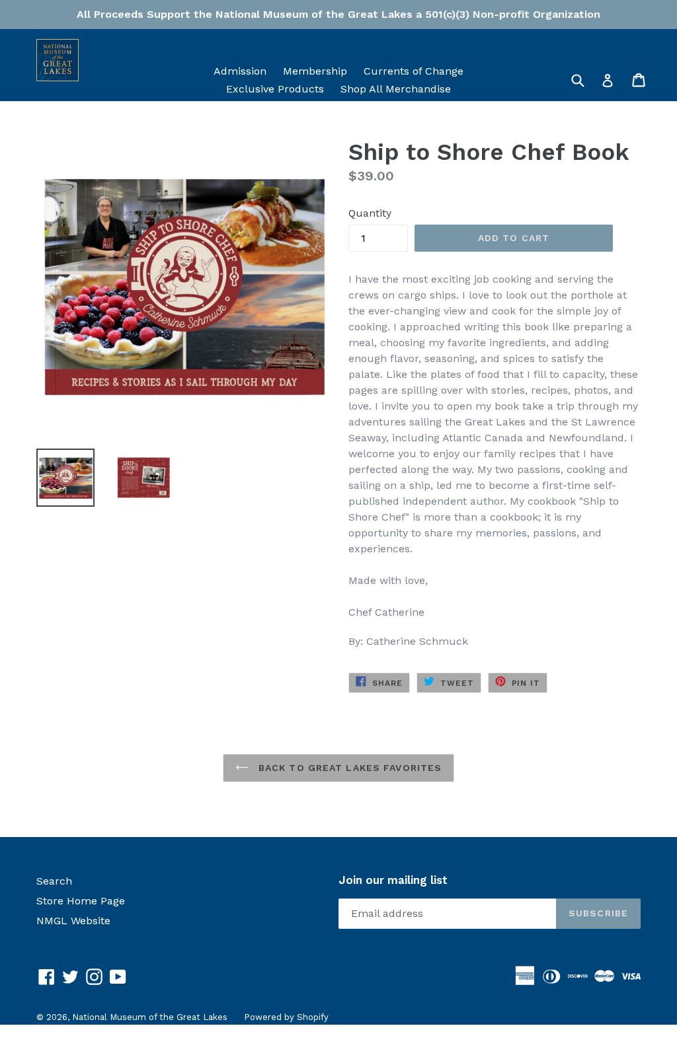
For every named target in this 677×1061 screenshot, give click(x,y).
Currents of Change (413, 71)
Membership (315, 71)
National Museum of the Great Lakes (149, 1017)
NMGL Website (73, 920)
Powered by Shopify (286, 1017)
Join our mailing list (393, 880)
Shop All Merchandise (395, 89)
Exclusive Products (275, 89)
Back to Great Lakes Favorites (348, 767)
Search (54, 881)
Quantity (369, 213)
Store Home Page (80, 901)
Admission (240, 71)
